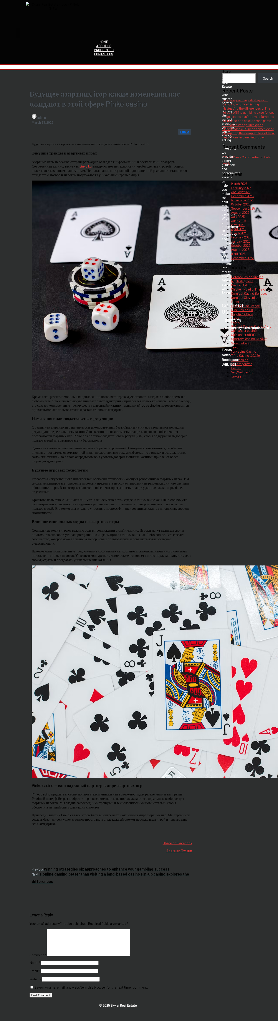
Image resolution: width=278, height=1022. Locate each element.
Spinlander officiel (244, 334)
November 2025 (242, 200)
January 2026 (240, 192)
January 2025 (240, 241)
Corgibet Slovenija (244, 297)
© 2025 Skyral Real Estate (118, 1005)
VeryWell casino (242, 372)
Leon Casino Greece (245, 306)
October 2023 (240, 245)
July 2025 (238, 216)
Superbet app (241, 343)
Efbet (235, 301)
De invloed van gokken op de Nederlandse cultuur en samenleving (248, 127)
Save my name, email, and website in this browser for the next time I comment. (91, 987)
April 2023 (238, 253)
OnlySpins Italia (242, 314)
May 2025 (238, 225)
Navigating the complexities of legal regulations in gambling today (248, 135)
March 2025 (239, 233)
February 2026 (241, 188)
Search (227, 71)
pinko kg (85, 166)
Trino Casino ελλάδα (245, 355)
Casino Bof (239, 285)
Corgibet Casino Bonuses (249, 293)
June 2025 (238, 221)
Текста (236, 376)
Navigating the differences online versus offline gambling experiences (248, 110)
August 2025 (240, 212)
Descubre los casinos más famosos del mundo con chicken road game (248, 118)
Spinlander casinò (244, 330)
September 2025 (243, 208)
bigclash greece (242, 281)
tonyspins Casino (243, 351)
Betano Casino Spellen (247, 277)
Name (35, 962)
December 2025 (242, 196)
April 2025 (238, 229)
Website (35, 979)
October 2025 (240, 204)
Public (184, 132)
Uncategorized (241, 364)
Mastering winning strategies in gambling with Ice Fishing (245, 102)
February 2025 (241, 237)
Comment (38, 955)
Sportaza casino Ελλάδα (248, 339)
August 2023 (240, 249)
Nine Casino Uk (242, 310)
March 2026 (239, 183)
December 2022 (242, 258)
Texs (234, 347)
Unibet (236, 368)
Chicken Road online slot (248, 289)
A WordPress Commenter (240, 157)
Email (35, 971)
